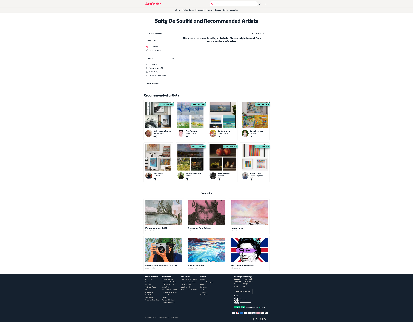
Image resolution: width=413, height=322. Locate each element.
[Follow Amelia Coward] (251, 179)
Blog (146, 290)
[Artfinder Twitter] (257, 319)
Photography (200, 10)
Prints (191, 10)
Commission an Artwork (170, 292)
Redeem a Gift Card (169, 282)
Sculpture (209, 10)
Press (147, 282)
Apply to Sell (185, 287)
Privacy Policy (174, 317)
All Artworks (153, 47)
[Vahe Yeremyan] (190, 120)
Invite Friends (166, 287)
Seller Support (186, 284)
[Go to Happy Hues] (249, 216)
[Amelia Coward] (255, 162)
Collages (203, 292)
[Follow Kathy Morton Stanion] (155, 136)
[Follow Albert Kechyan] (219, 179)
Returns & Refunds (168, 300)
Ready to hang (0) (156, 68)
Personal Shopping (168, 284)
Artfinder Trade (150, 287)
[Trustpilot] (250, 307)
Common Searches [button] (152, 300)
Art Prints (203, 284)
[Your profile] (260, 4)
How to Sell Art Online (189, 290)
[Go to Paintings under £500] (164, 216)
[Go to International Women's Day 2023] (164, 253)
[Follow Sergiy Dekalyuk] (251, 136)
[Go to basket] (265, 4)
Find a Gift (165, 295)
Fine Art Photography (207, 282)
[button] (160, 40)
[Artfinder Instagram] (261, 319)
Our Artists (149, 292)
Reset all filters (153, 83)
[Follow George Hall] (155, 179)
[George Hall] (158, 162)
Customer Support (168, 302)
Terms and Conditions (188, 282)
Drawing (218, 10)
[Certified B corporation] (242, 300)
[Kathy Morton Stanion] (158, 120)
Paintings (203, 279)
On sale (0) (153, 64)
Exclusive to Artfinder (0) (159, 75)
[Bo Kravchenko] (222, 120)
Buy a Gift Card (167, 279)
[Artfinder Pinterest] (265, 319)
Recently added (155, 50)
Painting (185, 10)
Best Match (256, 33)
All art (177, 10)
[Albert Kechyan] (222, 162)
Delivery (164, 297)
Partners (148, 284)
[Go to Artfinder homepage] (153, 3)
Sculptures (203, 287)
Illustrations (204, 295)
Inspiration (234, 10)
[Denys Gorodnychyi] (190, 162)
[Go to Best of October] (206, 253)
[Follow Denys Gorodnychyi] (187, 179)
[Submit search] (212, 3)
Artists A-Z (149, 295)
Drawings (203, 290)
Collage (225, 10)
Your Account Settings (169, 290)
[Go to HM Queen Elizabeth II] (249, 253)
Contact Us (149, 297)
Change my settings (243, 291)
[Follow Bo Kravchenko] (219, 136)
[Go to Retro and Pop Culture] (206, 216)
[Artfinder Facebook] (253, 319)
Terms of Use (163, 317)
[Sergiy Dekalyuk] (255, 120)
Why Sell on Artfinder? (189, 279)
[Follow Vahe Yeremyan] (187, 136)
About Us (148, 279)
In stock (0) (153, 72)
